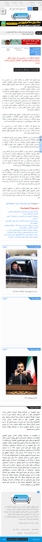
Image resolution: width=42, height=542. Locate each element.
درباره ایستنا (26, 529)
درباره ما (21, 3)
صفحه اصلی (10, 203)
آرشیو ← (4, 247)
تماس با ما (14, 3)
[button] (21, 539)
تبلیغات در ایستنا (31, 3)
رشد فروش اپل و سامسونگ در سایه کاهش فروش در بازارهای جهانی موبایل (20, 33)
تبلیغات (19, 533)
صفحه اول (39, 3)
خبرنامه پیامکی (7, 3)
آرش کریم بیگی (25, 203)
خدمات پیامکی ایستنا (31, 533)
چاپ (17, 203)
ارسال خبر (16, 529)
